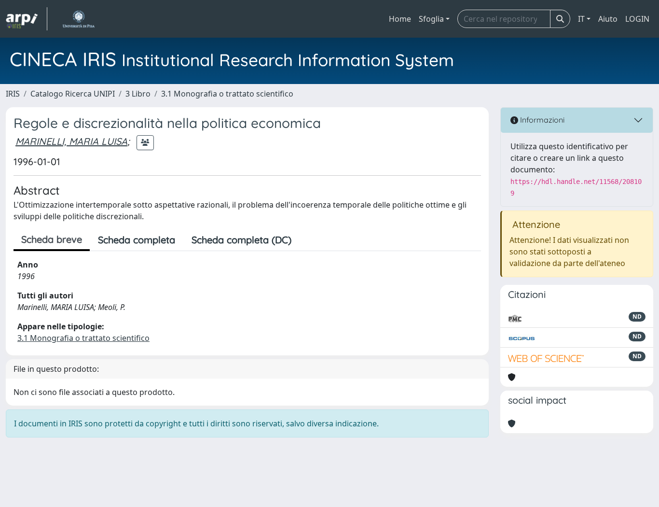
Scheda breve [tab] (51, 239)
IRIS (13, 93)
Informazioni (541, 120)
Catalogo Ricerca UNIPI (72, 93)
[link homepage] (26, 18)
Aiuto (608, 19)
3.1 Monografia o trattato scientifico (227, 93)
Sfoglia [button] (431, 19)
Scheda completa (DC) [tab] (241, 240)
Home (400, 19)
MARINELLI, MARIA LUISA (71, 141)
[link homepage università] (78, 18)
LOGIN (637, 19)
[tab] (308, 240)
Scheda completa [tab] (136, 240)
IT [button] (581, 19)
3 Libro (138, 93)
